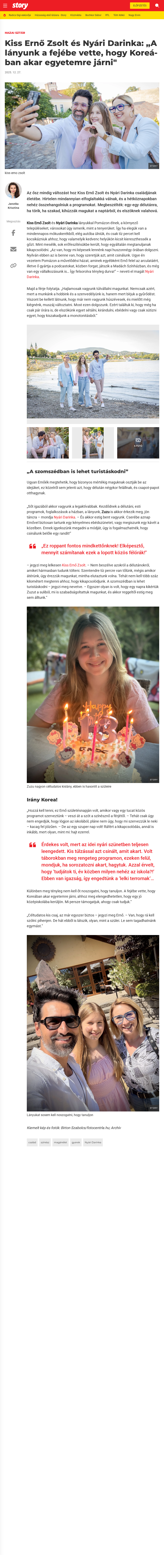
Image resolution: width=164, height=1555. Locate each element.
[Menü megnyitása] (5, 6)
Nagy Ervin (134, 15)
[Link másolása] (13, 268)
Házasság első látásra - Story (50, 15)
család (32, 1142)
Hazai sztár (15, 33)
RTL (107, 15)
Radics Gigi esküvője (20, 15)
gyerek (76, 1142)
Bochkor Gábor (93, 15)
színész (45, 1142)
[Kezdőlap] (20, 6)
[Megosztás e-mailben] (13, 251)
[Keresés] (157, 5)
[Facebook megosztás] (13, 235)
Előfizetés (139, 5)
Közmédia (75, 15)
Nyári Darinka (64, 517)
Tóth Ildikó (119, 15)
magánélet (60, 1142)
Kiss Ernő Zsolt (73, 565)
